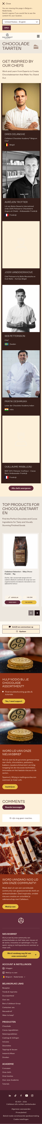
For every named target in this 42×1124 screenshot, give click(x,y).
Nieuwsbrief (7, 1011)
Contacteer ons (8, 1007)
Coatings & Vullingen (10, 1038)
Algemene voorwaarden (21, 1109)
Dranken (5, 1057)
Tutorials (5, 1084)
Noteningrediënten (9, 1034)
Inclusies (5, 1042)
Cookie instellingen (21, 1119)
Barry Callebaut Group (11, 1003)
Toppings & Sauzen (9, 1049)
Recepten (6, 988)
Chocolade (6, 1026)
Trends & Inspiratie (9, 992)
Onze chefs (6, 1072)
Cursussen (6, 1068)
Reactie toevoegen (13, 807)
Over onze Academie (10, 1080)
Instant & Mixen (8, 1053)
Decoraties (6, 1046)
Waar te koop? (8, 1015)
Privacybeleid (21, 1112)
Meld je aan (10, 906)
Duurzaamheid (8, 996)
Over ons (5, 1000)
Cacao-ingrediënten (10, 1030)
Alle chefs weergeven (21, 488)
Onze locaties (7, 1076)
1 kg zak (30, 597)
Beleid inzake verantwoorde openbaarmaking (21, 1116)
